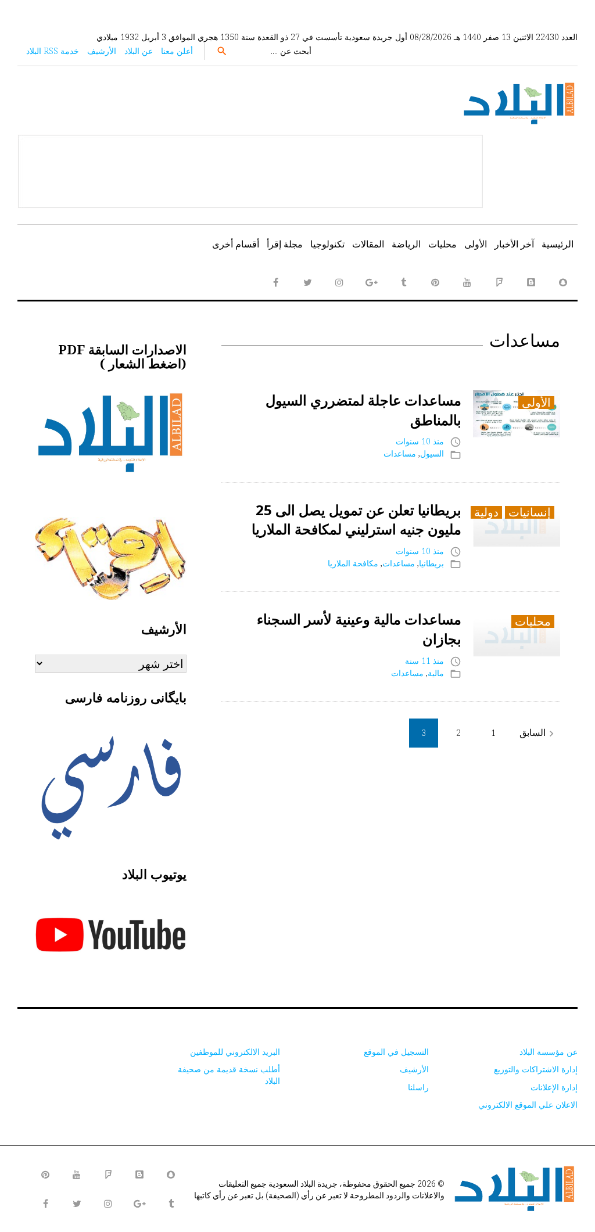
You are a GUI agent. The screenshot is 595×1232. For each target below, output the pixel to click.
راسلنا (418, 1087)
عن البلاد (138, 50)
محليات (442, 244)
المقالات (368, 244)
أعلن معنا (177, 50)
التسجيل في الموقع (396, 1051)
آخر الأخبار (514, 244)
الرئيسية (558, 244)
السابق (538, 732)
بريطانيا (431, 563)
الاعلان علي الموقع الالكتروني (528, 1104)
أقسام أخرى (235, 244)
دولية (486, 512)
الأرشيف (101, 50)
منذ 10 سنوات (420, 441)
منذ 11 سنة (424, 660)
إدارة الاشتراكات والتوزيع (536, 1069)
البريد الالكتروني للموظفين (235, 1051)
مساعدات (399, 453)
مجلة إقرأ (285, 244)
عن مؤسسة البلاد (548, 1051)
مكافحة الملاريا (353, 563)
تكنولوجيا (327, 244)
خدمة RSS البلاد (52, 50)
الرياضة (406, 244)
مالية (436, 672)
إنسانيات (529, 512)
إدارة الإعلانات (554, 1087)
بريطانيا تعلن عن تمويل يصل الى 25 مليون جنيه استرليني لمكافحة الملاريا (356, 519)
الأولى (475, 244)
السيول (432, 453)
